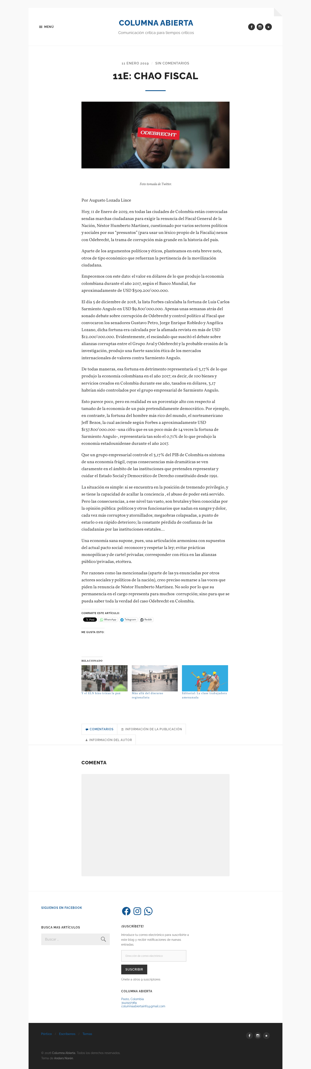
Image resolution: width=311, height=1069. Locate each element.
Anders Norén (63, 1058)
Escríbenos (67, 1034)
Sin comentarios (172, 63)
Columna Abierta (156, 22)
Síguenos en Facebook (61, 907)
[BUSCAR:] (75, 939)
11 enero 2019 (135, 63)
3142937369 (129, 1002)
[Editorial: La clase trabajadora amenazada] (205, 678)
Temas (87, 1034)
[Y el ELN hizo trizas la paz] (104, 678)
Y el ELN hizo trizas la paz (101, 693)
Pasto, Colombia (132, 999)
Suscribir (134, 969)
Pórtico (46, 1034)
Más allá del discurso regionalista (147, 695)
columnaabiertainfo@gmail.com (143, 1006)
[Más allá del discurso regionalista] (155, 678)
